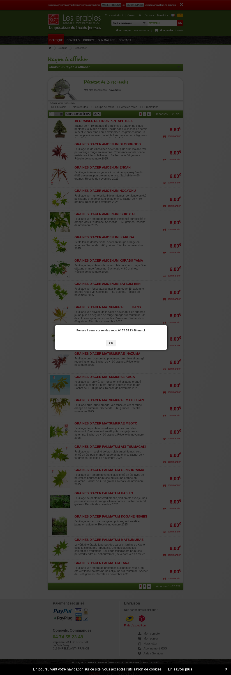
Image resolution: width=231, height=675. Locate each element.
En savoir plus (180, 669)
